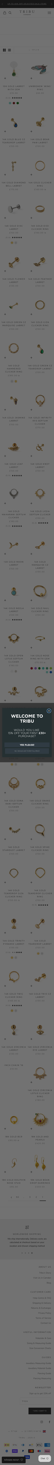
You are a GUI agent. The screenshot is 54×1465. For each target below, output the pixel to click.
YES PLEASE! (27, 744)
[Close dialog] (49, 711)
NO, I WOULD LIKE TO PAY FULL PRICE (27, 751)
